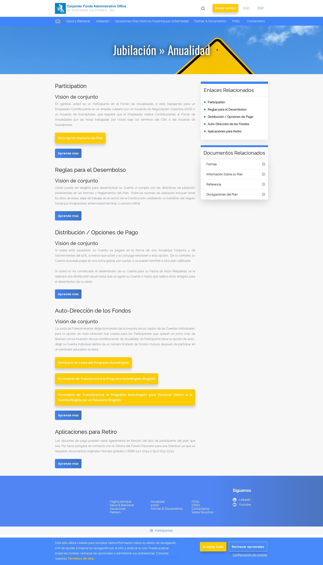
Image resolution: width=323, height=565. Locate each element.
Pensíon (115, 512)
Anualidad (157, 501)
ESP (260, 8)
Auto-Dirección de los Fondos (228, 124)
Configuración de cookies (250, 555)
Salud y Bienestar (78, 21)
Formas (211, 164)
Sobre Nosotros (202, 512)
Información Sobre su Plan (224, 174)
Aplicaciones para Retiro (225, 131)
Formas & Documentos (210, 21)
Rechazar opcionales (248, 547)
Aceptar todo (213, 547)
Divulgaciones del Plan (222, 194)
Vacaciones (118, 508)
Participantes (164, 530)
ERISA (196, 505)
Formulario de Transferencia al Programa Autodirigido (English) (106, 379)
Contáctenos (256, 21)
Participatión (216, 102)
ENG (246, 8)
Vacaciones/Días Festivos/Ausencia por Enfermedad (152, 21)
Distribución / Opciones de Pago (230, 117)
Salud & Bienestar (122, 505)
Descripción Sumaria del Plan (80, 138)
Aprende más (68, 153)
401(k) (155, 505)
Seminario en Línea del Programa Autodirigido (93, 362)
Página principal (120, 501)
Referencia (213, 184)
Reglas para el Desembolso (227, 109)
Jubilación (102, 21)
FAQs (236, 21)
